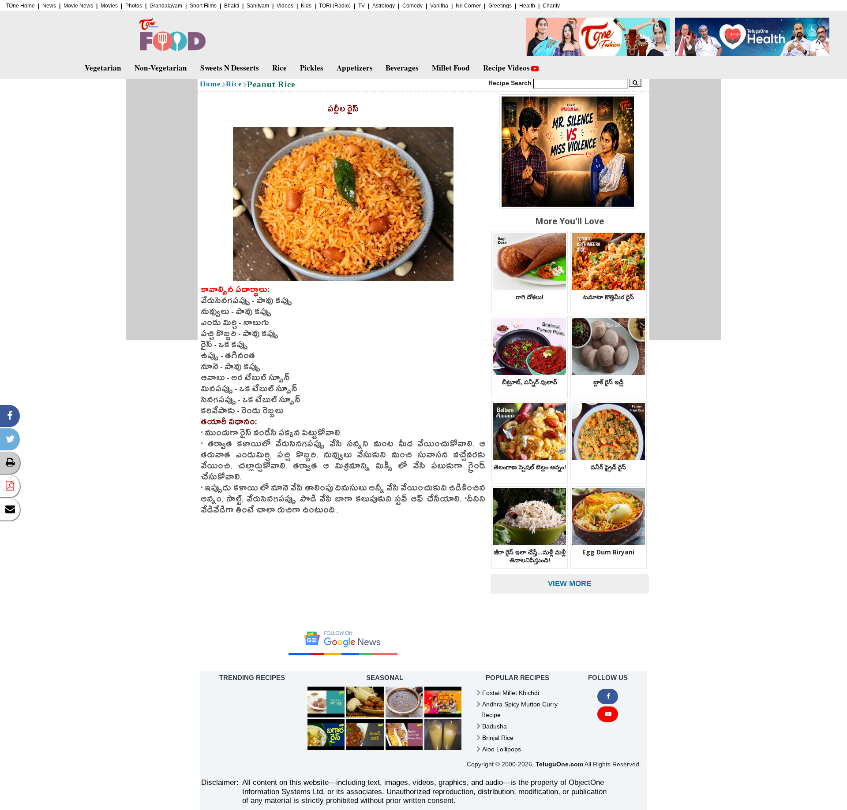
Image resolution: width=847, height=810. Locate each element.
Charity (551, 6)
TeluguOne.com (559, 764)
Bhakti (231, 6)
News (49, 6)
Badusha (494, 726)
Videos (285, 6)
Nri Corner (468, 6)
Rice (279, 67)
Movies (109, 6)
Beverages (402, 67)
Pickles (311, 67)
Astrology (383, 6)
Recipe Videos (506, 67)
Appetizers (355, 67)
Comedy (412, 6)
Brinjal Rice (497, 737)
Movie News (78, 6)
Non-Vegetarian (161, 67)
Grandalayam (166, 6)
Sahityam (258, 6)
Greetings (500, 6)
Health (527, 6)
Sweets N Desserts (229, 67)
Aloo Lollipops (501, 749)
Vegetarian (103, 67)
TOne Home (20, 6)
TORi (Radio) (335, 6)
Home (210, 84)
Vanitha (439, 6)
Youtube (607, 714)
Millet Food (451, 67)
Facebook (607, 696)
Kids (306, 6)
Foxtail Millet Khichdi (510, 692)
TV (361, 6)
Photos (133, 6)
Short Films (203, 6)
